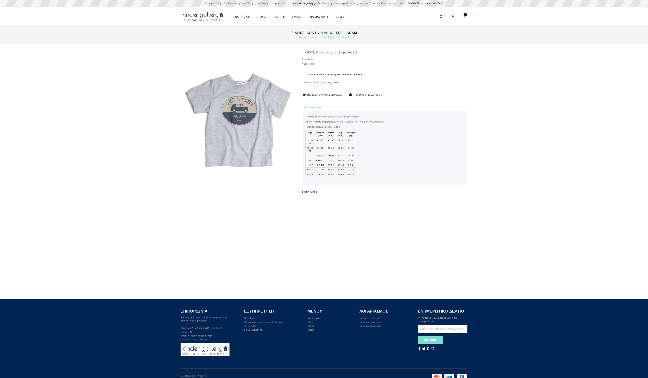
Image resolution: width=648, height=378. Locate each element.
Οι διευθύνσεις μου (369, 322)
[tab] (314, 107)
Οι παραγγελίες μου (370, 318)
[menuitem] (319, 16)
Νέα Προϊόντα (314, 318)
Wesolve (202, 376)
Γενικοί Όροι (250, 326)
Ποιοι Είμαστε (251, 318)
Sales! (310, 330)
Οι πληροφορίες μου (370, 326)
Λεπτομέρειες (314, 107)
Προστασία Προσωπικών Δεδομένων (263, 322)
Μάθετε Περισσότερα (419, 3)
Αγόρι (310, 322)
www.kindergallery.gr (304, 3)
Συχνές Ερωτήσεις (254, 330)
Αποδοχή (438, 3)
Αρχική (303, 37)
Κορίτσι (311, 326)
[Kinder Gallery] (205, 16)
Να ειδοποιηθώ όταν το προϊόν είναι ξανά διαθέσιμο (335, 74)
